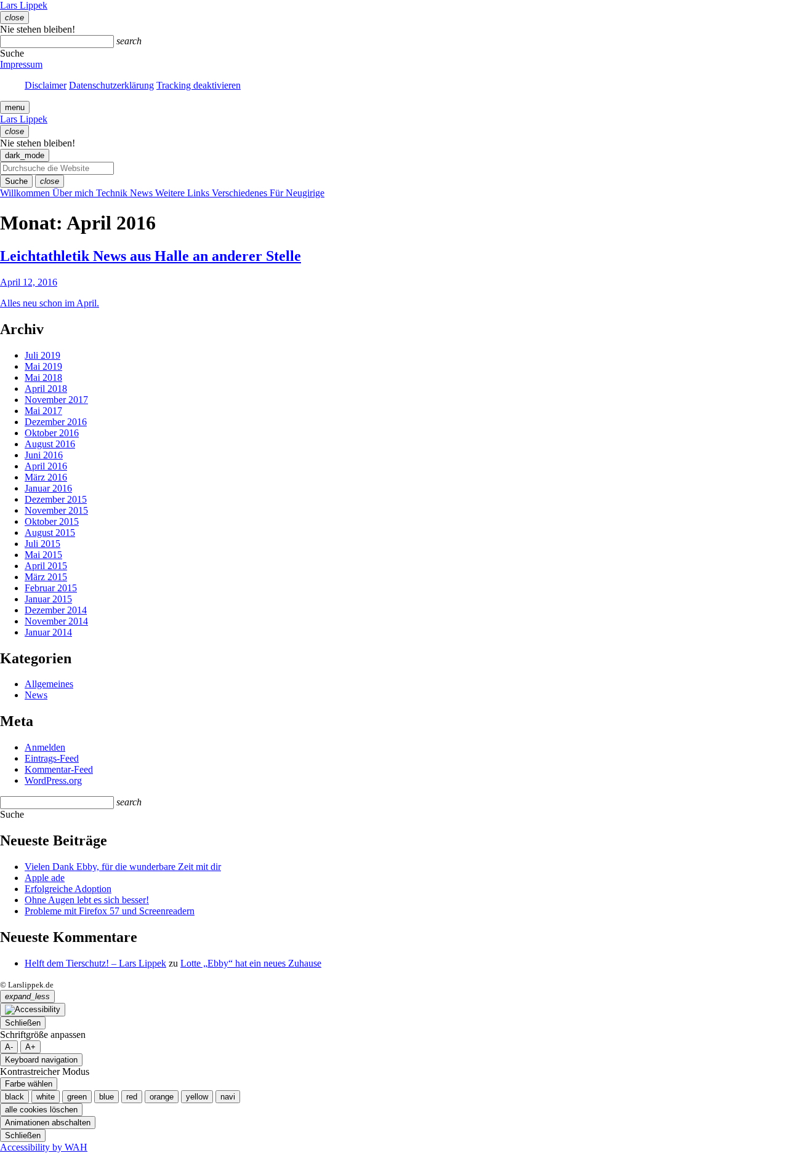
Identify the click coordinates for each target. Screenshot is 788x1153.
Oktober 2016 (52, 433)
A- (9, 1046)
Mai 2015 (43, 554)
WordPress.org (53, 780)
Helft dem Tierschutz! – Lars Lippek (95, 963)
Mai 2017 (43, 410)
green (77, 1096)
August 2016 (50, 444)
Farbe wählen (28, 1083)
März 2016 (46, 477)
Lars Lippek (23, 5)
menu (15, 107)
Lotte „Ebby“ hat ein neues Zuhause (250, 963)
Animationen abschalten (47, 1122)
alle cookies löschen (41, 1109)
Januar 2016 (48, 488)
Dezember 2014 (56, 610)
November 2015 (56, 510)
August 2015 (50, 532)
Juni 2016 (44, 455)
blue (106, 1096)
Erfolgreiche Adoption (68, 889)
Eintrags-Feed (52, 758)
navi (227, 1096)
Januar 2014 (48, 632)
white (45, 1096)
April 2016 (46, 466)
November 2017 (56, 399)
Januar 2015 (48, 599)
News (36, 695)
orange (162, 1096)
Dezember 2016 (56, 422)
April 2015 (46, 566)
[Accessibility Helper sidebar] (32, 1009)
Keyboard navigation (41, 1059)
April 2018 (46, 388)
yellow (197, 1096)
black (14, 1096)
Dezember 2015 (56, 499)
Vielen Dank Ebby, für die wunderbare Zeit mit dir (123, 866)
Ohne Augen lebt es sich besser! (87, 900)
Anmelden (45, 747)
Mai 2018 (43, 377)
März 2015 (46, 577)
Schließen (23, 1022)
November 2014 (56, 621)
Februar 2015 (51, 588)
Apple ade (45, 877)
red (131, 1096)
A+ (30, 1046)
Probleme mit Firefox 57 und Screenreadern (110, 911)
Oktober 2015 (52, 521)
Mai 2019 (43, 366)
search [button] (129, 41)
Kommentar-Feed (59, 769)
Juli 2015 (42, 543)
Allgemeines (49, 684)
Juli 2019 (42, 355)
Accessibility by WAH (43, 1147)
